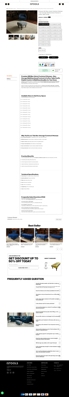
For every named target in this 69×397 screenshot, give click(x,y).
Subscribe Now (23, 268)
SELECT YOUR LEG (42, 50)
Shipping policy (43, 369)
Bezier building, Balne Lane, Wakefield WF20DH (60, 365)
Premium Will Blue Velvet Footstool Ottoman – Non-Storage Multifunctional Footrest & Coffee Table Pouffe (35, 8)
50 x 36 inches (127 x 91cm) (56, 33)
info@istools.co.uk (58, 368)
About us (42, 373)
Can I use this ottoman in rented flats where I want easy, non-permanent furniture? (47, 352)
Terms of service (44, 371)
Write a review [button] (58, 219)
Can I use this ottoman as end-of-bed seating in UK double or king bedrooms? (47, 330)
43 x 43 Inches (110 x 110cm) (44, 41)
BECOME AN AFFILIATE (31, 379)
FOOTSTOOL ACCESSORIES (32, 369)
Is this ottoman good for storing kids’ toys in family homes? (47, 334)
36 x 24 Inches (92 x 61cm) (55, 27)
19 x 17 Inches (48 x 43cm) (44, 24)
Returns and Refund (44, 367)
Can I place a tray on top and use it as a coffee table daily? (47, 295)
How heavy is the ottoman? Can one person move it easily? (47, 325)
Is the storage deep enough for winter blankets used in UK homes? (48, 347)
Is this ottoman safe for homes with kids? (45, 303)
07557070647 (59, 370)
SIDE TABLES (29, 375)
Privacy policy (43, 365)
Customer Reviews (30, 384)
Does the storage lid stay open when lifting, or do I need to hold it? (47, 312)
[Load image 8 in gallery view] (32, 37)
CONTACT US (29, 377)
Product (14, 8)
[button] (19, 1)
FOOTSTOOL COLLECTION (31, 367)
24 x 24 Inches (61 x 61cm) (56, 36)
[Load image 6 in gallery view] (21, 37)
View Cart (53, 57)
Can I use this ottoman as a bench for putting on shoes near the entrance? (48, 308)
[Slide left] (7, 37)
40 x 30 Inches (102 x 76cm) (56, 30)
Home (7, 8)
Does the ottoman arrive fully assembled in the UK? (47, 290)
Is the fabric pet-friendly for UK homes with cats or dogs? (47, 320)
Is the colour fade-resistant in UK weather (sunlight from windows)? (47, 299)
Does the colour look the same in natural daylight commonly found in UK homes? (47, 339)
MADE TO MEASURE (30, 373)
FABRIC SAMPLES (30, 371)
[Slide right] (36, 37)
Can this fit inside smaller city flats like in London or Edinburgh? (47, 284)
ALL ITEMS (29, 365)
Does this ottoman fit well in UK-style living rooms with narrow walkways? (48, 356)
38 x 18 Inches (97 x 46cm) (55, 24)
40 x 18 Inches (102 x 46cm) (44, 30)
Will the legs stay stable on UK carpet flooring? (46, 342)
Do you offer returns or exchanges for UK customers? (48, 316)
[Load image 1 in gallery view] (11, 37)
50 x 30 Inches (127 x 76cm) (44, 33)
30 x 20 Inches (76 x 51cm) (44, 27)
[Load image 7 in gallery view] (27, 37)
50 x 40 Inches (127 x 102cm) (44, 36)
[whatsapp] (2, 393)
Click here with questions (57, 70)
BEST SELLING (11, 8)
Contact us (43, 375)
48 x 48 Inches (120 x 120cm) (44, 44)
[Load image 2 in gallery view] (16, 37)
